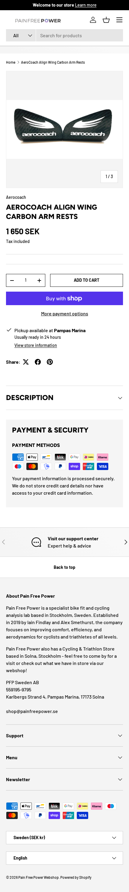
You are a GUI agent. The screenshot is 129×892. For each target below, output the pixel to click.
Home (10, 62)
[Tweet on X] (26, 362)
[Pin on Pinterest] (50, 362)
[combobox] (64, 35)
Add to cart (86, 280)
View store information (35, 345)
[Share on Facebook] (38, 362)
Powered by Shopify (76, 877)
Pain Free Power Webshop (38, 877)
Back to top (64, 567)
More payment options (64, 313)
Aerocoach (16, 197)
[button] (106, 19)
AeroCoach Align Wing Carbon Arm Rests (53, 62)
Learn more (86, 5)
